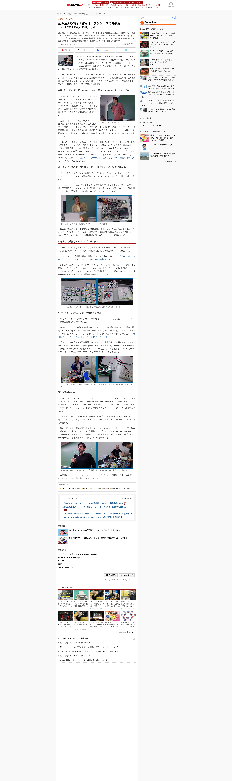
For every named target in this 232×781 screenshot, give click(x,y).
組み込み (86, 488)
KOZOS (61, 561)
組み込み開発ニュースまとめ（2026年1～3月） (76, 656)
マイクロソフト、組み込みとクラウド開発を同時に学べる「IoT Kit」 (98, 538)
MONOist (60, 14)
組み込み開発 (68, 14)
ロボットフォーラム (146, 122)
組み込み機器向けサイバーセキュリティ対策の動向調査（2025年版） (84, 660)
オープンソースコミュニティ (70, 488)
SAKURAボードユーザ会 (69, 557)
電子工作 (115, 488)
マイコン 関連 (96, 488)
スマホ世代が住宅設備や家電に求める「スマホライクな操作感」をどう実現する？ (89, 651)
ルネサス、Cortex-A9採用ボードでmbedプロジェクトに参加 (94, 530)
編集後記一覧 (171, 161)
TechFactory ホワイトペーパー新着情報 (73, 638)
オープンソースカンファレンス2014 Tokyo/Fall (78, 554)
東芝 (60, 564)
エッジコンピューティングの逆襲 (150, 125)
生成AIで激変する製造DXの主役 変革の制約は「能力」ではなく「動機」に (163, 137)
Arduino (106, 488)
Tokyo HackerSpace (66, 567)
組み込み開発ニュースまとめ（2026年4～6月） (76, 643)
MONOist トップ (127, 575)
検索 (174, 17)
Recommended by (121, 632)
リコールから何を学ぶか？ (162, 144)
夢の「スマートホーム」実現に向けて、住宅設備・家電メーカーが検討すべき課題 (89, 647)
